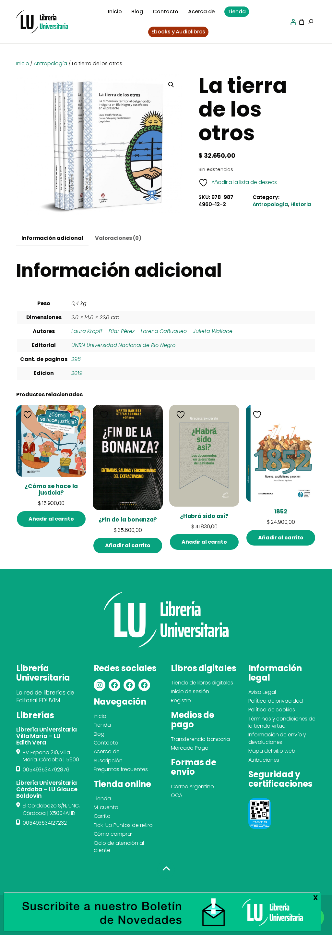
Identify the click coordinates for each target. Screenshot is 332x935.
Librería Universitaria (43, 672)
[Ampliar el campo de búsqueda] (311, 22)
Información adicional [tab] (52, 238)
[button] (171, 85)
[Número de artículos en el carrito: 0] (301, 22)
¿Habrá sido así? (204, 516)
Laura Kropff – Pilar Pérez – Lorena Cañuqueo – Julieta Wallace (151, 331)
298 (76, 359)
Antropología (50, 63)
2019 (76, 373)
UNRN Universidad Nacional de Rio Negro (123, 345)
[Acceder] (293, 22)
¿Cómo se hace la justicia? (51, 489)
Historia (300, 204)
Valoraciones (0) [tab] (118, 238)
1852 (280, 511)
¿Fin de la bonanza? (128, 519)
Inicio (22, 63)
